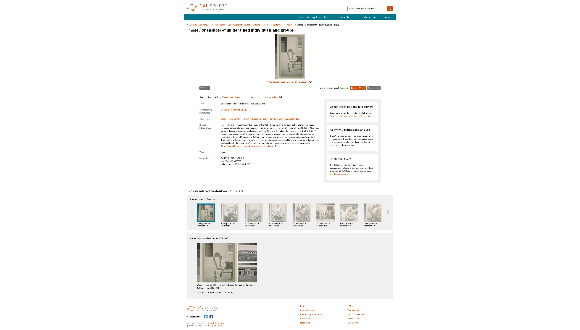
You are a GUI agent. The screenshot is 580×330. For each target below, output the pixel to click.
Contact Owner (359, 88)
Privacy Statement (356, 314)
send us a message (338, 174)
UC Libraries (218, 323)
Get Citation (204, 88)
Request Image (374, 88)
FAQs (350, 306)
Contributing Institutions (314, 17)
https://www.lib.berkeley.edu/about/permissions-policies (247, 146)
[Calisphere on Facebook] (211, 317)
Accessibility (353, 319)
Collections (346, 17)
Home (302, 306)
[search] (390, 8)
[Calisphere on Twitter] (206, 317)
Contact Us (353, 323)
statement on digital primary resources (355, 116)
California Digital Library (212, 325)
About (389, 17)
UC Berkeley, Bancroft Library (200, 24)
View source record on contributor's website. (250, 97)
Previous (191, 212)
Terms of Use (354, 310)
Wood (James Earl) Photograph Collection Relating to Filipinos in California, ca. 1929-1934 (255, 24)
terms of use (336, 145)
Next (388, 212)
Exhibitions (369, 17)
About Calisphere (308, 310)
